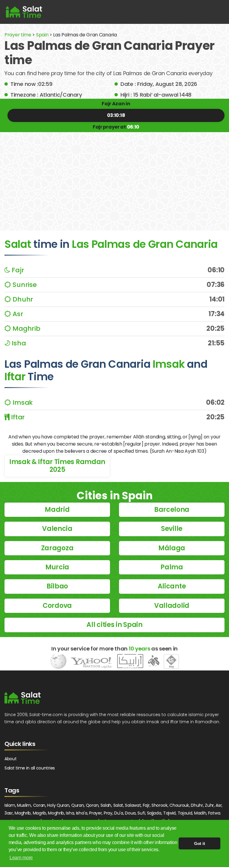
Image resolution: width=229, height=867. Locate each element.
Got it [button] (199, 843)
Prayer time (17, 34)
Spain (42, 34)
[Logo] (22, 697)
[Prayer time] (24, 12)
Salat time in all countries (29, 768)
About (10, 759)
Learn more (21, 857)
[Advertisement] (114, 177)
